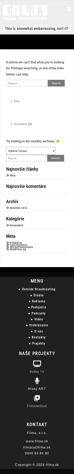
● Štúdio (37, 295)
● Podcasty (37, 313)
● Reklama (37, 301)
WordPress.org (18, 249)
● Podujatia (37, 307)
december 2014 (18, 207)
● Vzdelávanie (37, 325)
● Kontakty (37, 337)
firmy (17, 101)
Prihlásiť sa (16, 242)
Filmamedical (37, 406)
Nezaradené (20, 124)
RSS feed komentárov (21, 247)
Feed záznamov (18, 245)
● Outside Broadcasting (36, 289)
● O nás (37, 331)
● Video (37, 319)
